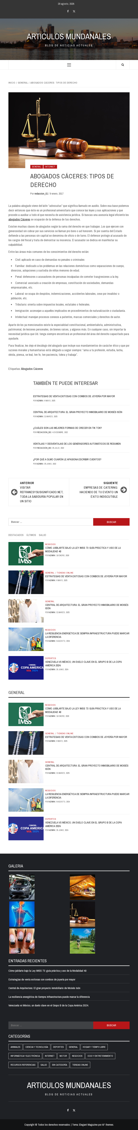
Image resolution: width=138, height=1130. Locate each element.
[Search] (123, 65)
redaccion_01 (41, 193)
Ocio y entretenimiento (100, 1055)
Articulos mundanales (69, 36)
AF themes (107, 1124)
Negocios (50, 544)
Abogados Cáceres (32, 369)
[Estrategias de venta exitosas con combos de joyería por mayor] (26, 582)
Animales (15, 1046)
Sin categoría (59, 1064)
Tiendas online (65, 573)
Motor (63, 1055)
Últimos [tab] (31, 535)
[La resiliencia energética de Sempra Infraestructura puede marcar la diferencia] (26, 639)
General (36, 166)
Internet (50, 166)
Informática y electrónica (25, 1055)
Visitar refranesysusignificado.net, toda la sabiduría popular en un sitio (41, 492)
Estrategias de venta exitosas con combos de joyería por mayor (74, 396)
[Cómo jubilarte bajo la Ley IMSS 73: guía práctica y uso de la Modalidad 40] (26, 553)
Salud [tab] (42, 535)
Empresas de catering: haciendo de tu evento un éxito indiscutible (99, 490)
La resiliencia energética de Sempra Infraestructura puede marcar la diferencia (87, 635)
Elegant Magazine (88, 1124)
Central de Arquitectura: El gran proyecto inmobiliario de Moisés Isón (77, 412)
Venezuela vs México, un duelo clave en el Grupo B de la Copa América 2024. (83, 663)
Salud (44, 1064)
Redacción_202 (44, 432)
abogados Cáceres (19, 219)
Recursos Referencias (23, 1064)
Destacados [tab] (16, 535)
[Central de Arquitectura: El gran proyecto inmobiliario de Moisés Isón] (26, 610)
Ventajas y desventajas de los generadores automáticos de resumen (77, 443)
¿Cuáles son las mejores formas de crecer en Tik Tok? (67, 428)
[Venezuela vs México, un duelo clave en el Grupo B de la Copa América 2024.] (26, 667)
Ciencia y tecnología (36, 1046)
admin (40, 400)
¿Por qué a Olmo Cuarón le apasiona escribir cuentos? (67, 459)
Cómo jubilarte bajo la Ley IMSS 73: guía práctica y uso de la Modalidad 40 (83, 549)
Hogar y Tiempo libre (94, 1046)
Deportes (50, 658)
